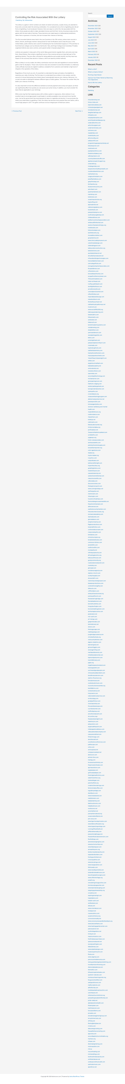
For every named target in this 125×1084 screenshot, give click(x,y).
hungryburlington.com (94, 606)
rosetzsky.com (92, 565)
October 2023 (92, 31)
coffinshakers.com (93, 591)
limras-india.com (93, 102)
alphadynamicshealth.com (96, 1003)
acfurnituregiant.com (94, 125)
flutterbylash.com (93, 1005)
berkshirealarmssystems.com (97, 325)
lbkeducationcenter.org (95, 424)
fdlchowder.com (93, 867)
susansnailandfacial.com (95, 816)
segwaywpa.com (93, 770)
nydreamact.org (92, 174)
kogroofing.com (92, 202)
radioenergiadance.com (95, 207)
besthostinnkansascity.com (96, 1056)
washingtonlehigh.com (95, 895)
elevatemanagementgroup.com (97, 1016)
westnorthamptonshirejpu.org (97, 225)
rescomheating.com (94, 1051)
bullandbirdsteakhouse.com (96, 872)
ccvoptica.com (92, 893)
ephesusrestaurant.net (95, 941)
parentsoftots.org (93, 783)
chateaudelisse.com (94, 217)
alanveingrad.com (93, 645)
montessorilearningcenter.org (97, 977)
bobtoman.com (92, 197)
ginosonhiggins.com (94, 647)
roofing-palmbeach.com (95, 284)
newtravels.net (92, 148)
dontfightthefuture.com (95, 286)
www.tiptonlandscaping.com (96, 888)
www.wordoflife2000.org (95, 309)
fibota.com (91, 954)
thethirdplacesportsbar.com (96, 939)
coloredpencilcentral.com (95, 291)
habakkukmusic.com (94, 806)
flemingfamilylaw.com (94, 1023)
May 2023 (91, 46)
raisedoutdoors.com (94, 299)
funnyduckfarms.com (94, 1010)
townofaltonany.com (94, 660)
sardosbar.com (92, 320)
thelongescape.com (94, 629)
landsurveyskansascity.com (96, 852)
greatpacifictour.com (94, 701)
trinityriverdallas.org (94, 427)
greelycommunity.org (94, 560)
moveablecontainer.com (95, 235)
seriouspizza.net (93, 749)
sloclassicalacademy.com (95, 514)
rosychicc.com (92, 458)
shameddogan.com (93, 780)
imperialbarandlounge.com (96, 297)
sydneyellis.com (93, 391)
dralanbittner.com (93, 330)
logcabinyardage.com (94, 790)
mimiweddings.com (94, 1054)
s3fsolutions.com (93, 271)
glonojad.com (92, 568)
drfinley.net (91, 1021)
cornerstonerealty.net (94, 918)
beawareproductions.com (95, 583)
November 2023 (93, 28)
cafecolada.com (92, 481)
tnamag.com (91, 760)
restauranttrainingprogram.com (97, 396)
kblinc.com (91, 337)
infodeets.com (92, 115)
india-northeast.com (94, 281)
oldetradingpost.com (94, 245)
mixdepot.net (92, 911)
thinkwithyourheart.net (95, 302)
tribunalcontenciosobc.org (96, 511)
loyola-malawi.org (93, 455)
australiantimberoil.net (95, 253)
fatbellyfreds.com (93, 946)
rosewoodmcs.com (93, 913)
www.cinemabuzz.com (94, 908)
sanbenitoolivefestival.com (96, 476)
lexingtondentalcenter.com (96, 389)
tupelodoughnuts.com (94, 348)
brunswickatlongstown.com (96, 609)
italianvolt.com (92, 322)
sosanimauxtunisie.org (95, 199)
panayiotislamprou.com (95, 212)
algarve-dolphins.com (94, 642)
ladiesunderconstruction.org (96, 248)
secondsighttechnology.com (96, 376)
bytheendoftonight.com (95, 463)
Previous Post (17, 111)
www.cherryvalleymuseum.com (97, 240)
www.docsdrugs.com (94, 862)
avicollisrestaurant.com (95, 714)
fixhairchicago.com (93, 737)
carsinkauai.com (93, 993)
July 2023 (91, 40)
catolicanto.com (92, 422)
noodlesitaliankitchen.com (96, 171)
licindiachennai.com (94, 110)
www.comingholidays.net (95, 488)
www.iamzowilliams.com (95, 923)
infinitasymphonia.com (95, 552)
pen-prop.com (92, 819)
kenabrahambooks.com (95, 540)
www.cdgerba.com (93, 957)
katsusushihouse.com (94, 558)
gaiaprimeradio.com (94, 621)
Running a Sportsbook (94, 75)
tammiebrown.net (93, 624)
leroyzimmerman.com (94, 1018)
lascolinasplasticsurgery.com (96, 875)
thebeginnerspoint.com (95, 486)
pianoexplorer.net (93, 929)
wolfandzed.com (93, 903)
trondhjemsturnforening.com (96, 964)
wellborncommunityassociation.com (99, 220)
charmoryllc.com (93, 494)
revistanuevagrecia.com (95, 570)
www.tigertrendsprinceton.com (97, 821)
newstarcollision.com (94, 371)
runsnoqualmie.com (94, 859)
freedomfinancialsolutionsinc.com (98, 836)
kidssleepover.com (93, 146)
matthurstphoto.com (94, 985)
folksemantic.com (93, 317)
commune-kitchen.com (95, 542)
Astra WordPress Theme (77, 1076)
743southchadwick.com (95, 279)
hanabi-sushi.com (93, 900)
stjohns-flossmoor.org (94, 678)
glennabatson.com (93, 519)
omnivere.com (92, 130)
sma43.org (91, 880)
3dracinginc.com (93, 496)
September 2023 (93, 34)
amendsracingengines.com (96, 842)
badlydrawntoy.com (94, 801)
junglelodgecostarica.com (95, 634)
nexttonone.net (92, 808)
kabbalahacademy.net (94, 366)
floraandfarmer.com (94, 268)
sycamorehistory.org (94, 916)
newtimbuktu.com (93, 135)
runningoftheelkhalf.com (95, 829)
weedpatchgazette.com (95, 335)
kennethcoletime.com (94, 604)
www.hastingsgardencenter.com (97, 926)
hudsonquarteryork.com (95, 952)
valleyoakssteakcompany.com (97, 732)
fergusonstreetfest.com (95, 980)
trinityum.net (92, 934)
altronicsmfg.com (93, 138)
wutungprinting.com (94, 650)
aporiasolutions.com (94, 767)
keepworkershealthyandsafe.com (98, 169)
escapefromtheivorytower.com (97, 276)
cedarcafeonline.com (94, 123)
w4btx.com (91, 360)
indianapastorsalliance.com (96, 729)
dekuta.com (91, 906)
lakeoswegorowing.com (95, 1028)
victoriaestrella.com (94, 703)
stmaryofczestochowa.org (96, 593)
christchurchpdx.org (94, 537)
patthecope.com (93, 744)
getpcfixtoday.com (93, 181)
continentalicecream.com (95, 529)
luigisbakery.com (93, 898)
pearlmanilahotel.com (94, 192)
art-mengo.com (92, 619)
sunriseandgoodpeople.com (96, 670)
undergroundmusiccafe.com (96, 1062)
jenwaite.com (92, 1013)
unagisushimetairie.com (95, 176)
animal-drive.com (93, 757)
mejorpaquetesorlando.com (96, 355)
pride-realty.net (92, 1000)
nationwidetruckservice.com (96, 696)
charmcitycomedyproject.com (97, 581)
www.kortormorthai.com (95, 844)
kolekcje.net (91, 419)
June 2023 (91, 43)
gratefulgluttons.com (94, 468)
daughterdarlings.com (94, 112)
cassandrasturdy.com (94, 473)
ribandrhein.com (93, 417)
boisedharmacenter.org (95, 447)
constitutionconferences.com (97, 742)
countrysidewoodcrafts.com (96, 158)
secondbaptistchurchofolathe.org (98, 1036)
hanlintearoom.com (94, 1008)
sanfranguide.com (93, 491)
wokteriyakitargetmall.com (96, 386)
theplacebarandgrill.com (95, 719)
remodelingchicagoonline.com (97, 882)
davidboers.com (93, 793)
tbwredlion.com (92, 969)
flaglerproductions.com (95, 524)
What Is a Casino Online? (95, 72)
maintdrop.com (92, 194)
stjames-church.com (94, 573)
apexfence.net (92, 1067)
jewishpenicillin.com (94, 401)
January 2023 (92, 57)
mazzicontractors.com (94, 936)
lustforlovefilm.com (94, 547)
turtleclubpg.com (93, 698)
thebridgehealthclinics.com (96, 775)
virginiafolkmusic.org (94, 412)
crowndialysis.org (93, 394)
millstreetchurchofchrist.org (96, 995)
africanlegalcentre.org (94, 555)
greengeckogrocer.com (95, 381)
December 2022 (93, 60)
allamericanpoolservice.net (96, 399)
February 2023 (92, 54)
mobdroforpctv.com (94, 471)
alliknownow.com (93, 506)
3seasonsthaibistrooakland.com (97, 432)
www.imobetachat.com (95, 795)
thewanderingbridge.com (95, 598)
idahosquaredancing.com (95, 312)
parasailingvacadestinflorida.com (98, 998)
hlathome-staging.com (95, 384)
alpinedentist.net (93, 204)
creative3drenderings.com (96, 785)
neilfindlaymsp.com (94, 711)
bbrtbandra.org (92, 184)
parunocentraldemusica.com (96, 959)
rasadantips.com (93, 133)
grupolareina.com (93, 238)
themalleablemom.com (95, 601)
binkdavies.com (92, 534)
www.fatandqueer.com (94, 847)
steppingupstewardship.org (96, 890)
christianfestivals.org (94, 637)
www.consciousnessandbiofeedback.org (100, 921)
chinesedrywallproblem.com (96, 673)
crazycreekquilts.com (94, 532)
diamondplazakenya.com (95, 967)
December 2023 (93, 25)
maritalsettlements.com (95, 652)
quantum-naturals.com (95, 975)
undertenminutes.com (94, 128)
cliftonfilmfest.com (93, 294)
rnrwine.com (92, 1026)
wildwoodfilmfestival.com (95, 222)
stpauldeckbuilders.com (95, 854)
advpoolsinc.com (93, 724)
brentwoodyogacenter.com (96, 885)
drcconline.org (92, 716)
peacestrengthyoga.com (95, 834)
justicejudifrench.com (94, 596)
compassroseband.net (94, 752)
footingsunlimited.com (94, 857)
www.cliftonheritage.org (95, 877)
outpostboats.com (93, 460)
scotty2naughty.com (94, 575)
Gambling (19, 20)
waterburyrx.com (93, 721)
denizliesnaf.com (93, 739)
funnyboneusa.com (93, 680)
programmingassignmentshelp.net (98, 143)
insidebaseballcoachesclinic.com (98, 990)
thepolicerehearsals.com (95, 504)
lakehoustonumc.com (94, 803)
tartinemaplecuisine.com (95, 611)
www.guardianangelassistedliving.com (99, 962)
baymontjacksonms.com (95, 657)
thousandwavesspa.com (95, 706)
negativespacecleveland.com (96, 665)
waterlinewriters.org (94, 778)
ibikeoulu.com (92, 588)
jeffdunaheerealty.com (94, 831)
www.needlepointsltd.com (96, 870)
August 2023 (92, 37)
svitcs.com (91, 747)
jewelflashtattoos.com (94, 179)
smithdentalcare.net (94, 1059)
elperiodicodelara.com (94, 105)
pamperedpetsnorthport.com (97, 343)
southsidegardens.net (94, 931)
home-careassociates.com (96, 440)
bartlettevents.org (93, 233)
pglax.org (91, 662)
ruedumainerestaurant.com (96, 563)
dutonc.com (91, 627)
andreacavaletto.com (94, 442)
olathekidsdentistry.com (95, 350)
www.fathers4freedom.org (96, 824)
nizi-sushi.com (92, 616)
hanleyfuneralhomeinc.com (96, 353)
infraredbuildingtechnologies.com (98, 258)
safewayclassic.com (94, 156)
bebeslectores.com (94, 250)
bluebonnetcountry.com (95, 186)
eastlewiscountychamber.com (97, 509)
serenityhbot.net (93, 811)
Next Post (79, 111)
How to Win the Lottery (95, 82)
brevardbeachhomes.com (95, 273)
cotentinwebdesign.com (95, 243)
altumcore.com (92, 755)
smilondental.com (93, 368)
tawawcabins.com (93, 314)
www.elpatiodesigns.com (95, 949)
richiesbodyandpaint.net (95, 107)
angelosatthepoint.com (95, 726)
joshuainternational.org (95, 813)
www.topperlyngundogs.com (96, 826)
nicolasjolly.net (92, 550)
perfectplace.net (93, 430)
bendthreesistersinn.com (95, 675)
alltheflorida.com (93, 987)
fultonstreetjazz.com (94, 230)
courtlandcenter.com (94, 708)
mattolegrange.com (94, 632)
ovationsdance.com (94, 414)
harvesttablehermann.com (96, 261)
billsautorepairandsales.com (96, 972)
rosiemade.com (92, 345)
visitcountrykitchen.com (95, 639)
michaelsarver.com (93, 378)
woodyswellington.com (95, 944)
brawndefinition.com (94, 527)
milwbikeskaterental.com (95, 655)
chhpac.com (91, 1041)
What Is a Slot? (92, 69)
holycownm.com (93, 693)
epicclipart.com (92, 189)
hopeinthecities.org (94, 465)
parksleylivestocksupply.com (96, 445)
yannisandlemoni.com (94, 332)
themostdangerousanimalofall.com (98, 501)
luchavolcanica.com (94, 691)
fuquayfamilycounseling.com (96, 1031)
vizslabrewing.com (93, 327)
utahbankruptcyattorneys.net (96, 304)
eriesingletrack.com (94, 340)
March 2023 (91, 51)
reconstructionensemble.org (96, 685)
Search (90, 13)
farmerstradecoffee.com (95, 788)
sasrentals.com (92, 373)
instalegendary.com (94, 166)
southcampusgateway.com (96, 215)
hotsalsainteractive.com (95, 117)
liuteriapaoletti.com (94, 668)
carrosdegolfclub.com (94, 263)
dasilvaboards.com (93, 517)
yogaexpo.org (92, 437)
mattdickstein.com (93, 798)
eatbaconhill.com (93, 140)
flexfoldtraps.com (93, 839)
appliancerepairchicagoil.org (96, 161)
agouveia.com (92, 1033)
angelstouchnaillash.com (95, 363)
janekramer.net (92, 614)
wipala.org (91, 453)
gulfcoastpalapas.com (94, 772)
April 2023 (91, 48)
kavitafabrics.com (93, 688)
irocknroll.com (92, 307)
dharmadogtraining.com (95, 1044)
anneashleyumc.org (94, 849)
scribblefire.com (93, 435)
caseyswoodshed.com (94, 734)
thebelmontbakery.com (95, 153)
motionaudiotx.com (93, 1046)
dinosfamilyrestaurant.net (95, 256)
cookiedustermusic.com (95, 683)
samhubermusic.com (94, 1064)
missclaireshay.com (94, 99)
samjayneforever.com (94, 982)
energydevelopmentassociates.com (98, 266)
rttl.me (90, 1049)
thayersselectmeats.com (95, 765)
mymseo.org (91, 1039)
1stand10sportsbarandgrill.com (97, 358)
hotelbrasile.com (93, 227)
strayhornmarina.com (94, 522)
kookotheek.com (93, 210)
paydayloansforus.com (95, 151)
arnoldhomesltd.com (94, 289)
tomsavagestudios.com (95, 404)
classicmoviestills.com (94, 478)
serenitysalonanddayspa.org (96, 120)
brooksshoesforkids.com (95, 762)
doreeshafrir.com (93, 578)
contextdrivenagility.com (95, 586)
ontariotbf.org (92, 163)
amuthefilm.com (93, 545)
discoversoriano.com (94, 483)
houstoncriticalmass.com (95, 499)
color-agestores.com (94, 450)
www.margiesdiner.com (95, 865)
